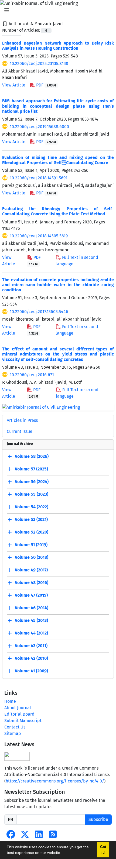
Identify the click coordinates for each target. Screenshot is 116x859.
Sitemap (12, 733)
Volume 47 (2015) (31, 595)
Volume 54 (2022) (31, 507)
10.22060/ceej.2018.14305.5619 (39, 235)
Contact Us (14, 727)
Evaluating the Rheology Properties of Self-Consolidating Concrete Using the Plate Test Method (58, 211)
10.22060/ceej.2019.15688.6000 (39, 126)
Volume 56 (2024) (32, 481)
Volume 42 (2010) (31, 658)
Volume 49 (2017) (31, 570)
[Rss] (52, 836)
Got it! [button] (103, 849)
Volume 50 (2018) (31, 557)
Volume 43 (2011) (31, 645)
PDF (45, 85)
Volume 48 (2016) (31, 582)
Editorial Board (19, 714)
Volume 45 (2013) (31, 620)
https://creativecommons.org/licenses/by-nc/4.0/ (55, 781)
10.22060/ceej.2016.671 (32, 374)
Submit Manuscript (23, 720)
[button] (63, 853)
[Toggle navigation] (56, 10)
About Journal (17, 707)
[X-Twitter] (24, 836)
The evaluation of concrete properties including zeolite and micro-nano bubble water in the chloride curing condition (58, 284)
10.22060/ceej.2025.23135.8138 (39, 63)
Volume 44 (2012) (31, 633)
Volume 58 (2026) (32, 456)
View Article (13, 85)
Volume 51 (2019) (31, 545)
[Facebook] (10, 836)
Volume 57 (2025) (31, 469)
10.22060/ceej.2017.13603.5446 (39, 311)
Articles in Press (22, 420)
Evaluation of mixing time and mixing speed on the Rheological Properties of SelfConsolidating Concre (58, 160)
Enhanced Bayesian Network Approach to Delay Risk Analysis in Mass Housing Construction (58, 46)
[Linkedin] (38, 836)
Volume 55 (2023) (31, 494)
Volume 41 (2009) (31, 671)
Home (10, 701)
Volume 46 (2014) (31, 608)
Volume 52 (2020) (31, 532)
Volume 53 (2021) (31, 519)
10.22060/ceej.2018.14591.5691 (38, 177)
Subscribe (98, 819)
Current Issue (19, 431)
